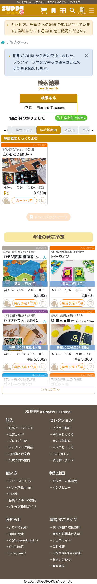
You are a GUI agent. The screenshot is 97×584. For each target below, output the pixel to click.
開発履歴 (59, 566)
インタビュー (62, 487)
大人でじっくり (63, 447)
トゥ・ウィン (60, 257)
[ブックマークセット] (53, 10)
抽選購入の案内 (19, 454)
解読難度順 (48, 130)
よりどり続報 (18, 527)
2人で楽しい (61, 454)
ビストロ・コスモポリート (17, 154)
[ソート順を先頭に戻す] (4, 130)
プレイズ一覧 (18, 441)
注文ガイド (16, 434)
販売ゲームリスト (21, 428)
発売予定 (20, 303)
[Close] (86, 55)
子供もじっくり (63, 434)
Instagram (16, 553)
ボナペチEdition (20, 487)
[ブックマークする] (42, 200)
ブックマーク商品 (21, 447)
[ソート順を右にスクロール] (92, 130)
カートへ (22, 201)
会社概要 (59, 547)
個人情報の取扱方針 (66, 527)
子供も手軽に (62, 428)
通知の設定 (16, 534)
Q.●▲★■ (61, 320)
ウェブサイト (62, 540)
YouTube (15, 547)
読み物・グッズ (63, 460)
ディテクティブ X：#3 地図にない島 (24, 320)
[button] (71, 118)
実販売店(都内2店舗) (67, 553)
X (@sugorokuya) (21, 540)
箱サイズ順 (24, 130)
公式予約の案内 (19, 460)
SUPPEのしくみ (20, 481)
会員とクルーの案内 (22, 500)
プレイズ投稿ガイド (22, 506)
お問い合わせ (62, 559)
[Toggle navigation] (91, 10)
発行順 (88, 130)
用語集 (13, 494)
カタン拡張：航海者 (18, 257)
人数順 (70, 130)
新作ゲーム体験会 (65, 481)
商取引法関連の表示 (66, 534)
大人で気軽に (62, 441)
